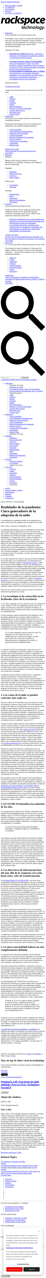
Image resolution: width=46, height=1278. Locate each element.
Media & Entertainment (17, 200)
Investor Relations (15, 267)
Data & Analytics (15, 139)
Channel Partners (15, 266)
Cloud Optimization (16, 135)
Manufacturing (14, 194)
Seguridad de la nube (12, 1211)
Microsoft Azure (14, 112)
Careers (12, 269)
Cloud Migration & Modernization (21, 131)
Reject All (31, 1269)
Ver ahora (5, 1092)
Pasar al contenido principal (10, 2)
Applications (13, 143)
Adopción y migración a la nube (16, 1218)
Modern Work (14, 145)
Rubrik (11, 105)
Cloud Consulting (15, 129)
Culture (11, 260)
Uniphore (12, 103)
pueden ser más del (29, 729)
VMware (12, 99)
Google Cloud (14, 114)
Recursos (8, 204)
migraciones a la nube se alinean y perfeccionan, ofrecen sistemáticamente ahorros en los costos (20, 787)
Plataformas (9, 116)
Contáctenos (5, 380)
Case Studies (25, 228)
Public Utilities (14, 178)
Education (12, 187)
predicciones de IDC (30, 563)
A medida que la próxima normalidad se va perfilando (19, 1029)
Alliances (12, 264)
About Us (12, 258)
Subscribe (4, 1070)
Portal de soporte (10, 1181)
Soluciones (9, 33)
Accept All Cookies (14, 1269)
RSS (13, 1056)
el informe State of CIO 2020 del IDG (16, 880)
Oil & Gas (12, 176)
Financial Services (15, 174)
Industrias (8, 155)
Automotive (13, 198)
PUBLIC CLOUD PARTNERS (20, 108)
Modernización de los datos (14, 1209)
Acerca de (8, 1179)
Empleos (8, 1183)
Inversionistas (9, 1185)
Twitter (28, 1054)
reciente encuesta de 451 (12, 743)
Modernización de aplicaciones (15, 1222)
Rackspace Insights (26, 221)
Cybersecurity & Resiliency (18, 141)
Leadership (13, 262)
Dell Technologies (15, 107)
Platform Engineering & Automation (21, 137)
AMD (11, 97)
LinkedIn (37, 1054)
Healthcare (13, 172)
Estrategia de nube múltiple (14, 1207)
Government (13, 185)
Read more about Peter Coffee (11, 1152)
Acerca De (8, 243)
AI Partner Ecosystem (12, 86)
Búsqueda (25, 377)
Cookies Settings (23, 1264)
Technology (13, 202)
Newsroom (13, 271)
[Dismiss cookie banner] (39, 1231)
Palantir (12, 101)
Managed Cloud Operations (18, 133)
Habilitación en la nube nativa (15, 1220)
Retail (11, 196)
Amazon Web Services (17, 110)
